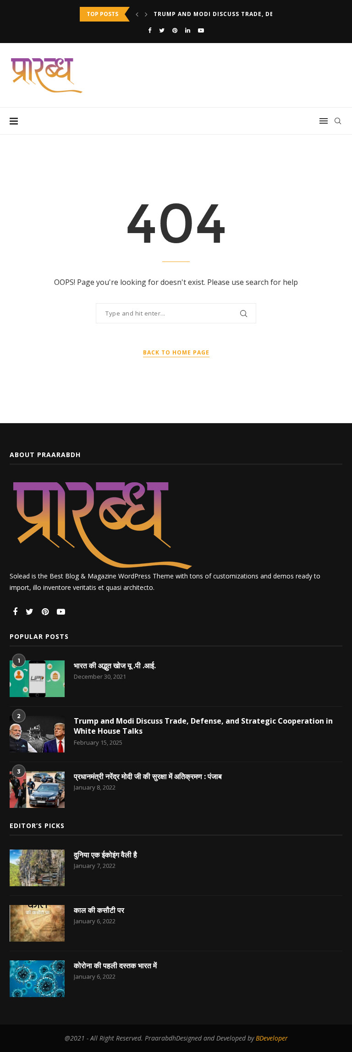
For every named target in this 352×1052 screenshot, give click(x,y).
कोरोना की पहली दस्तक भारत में (115, 965)
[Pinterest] (174, 30)
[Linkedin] (187, 30)
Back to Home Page (176, 352)
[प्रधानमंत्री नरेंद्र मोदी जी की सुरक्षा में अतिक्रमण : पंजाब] (37, 789)
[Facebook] (149, 30)
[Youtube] (201, 30)
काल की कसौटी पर (99, 910)
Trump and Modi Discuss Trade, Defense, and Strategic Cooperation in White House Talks (203, 726)
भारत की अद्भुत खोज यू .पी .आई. (115, 665)
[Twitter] (162, 30)
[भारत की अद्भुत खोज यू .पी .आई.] (37, 678)
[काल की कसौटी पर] (37, 923)
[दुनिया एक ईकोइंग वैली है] (37, 868)
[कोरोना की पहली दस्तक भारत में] (37, 978)
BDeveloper (272, 1038)
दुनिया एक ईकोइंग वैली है (105, 855)
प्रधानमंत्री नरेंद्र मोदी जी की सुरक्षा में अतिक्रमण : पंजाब (148, 776)
